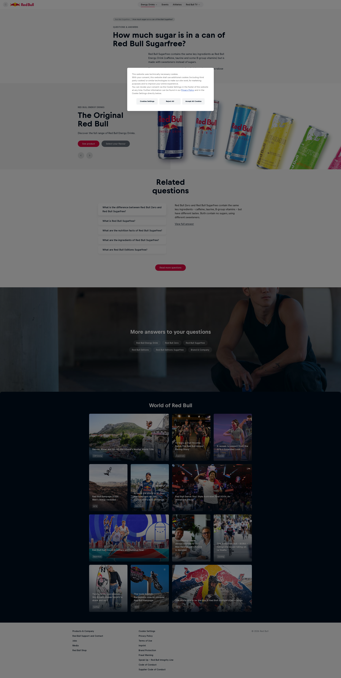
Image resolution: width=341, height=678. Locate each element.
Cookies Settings (147, 101)
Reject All (170, 101)
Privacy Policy (187, 90)
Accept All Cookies (193, 101)
